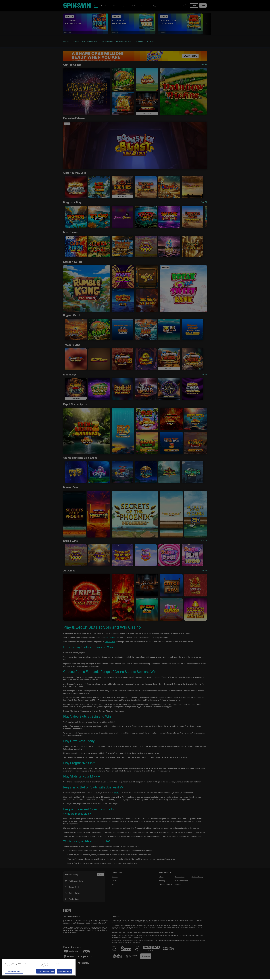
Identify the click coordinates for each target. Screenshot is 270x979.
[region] (39, 967)
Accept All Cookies (64, 971)
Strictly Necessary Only (46, 971)
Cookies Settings (14, 971)
